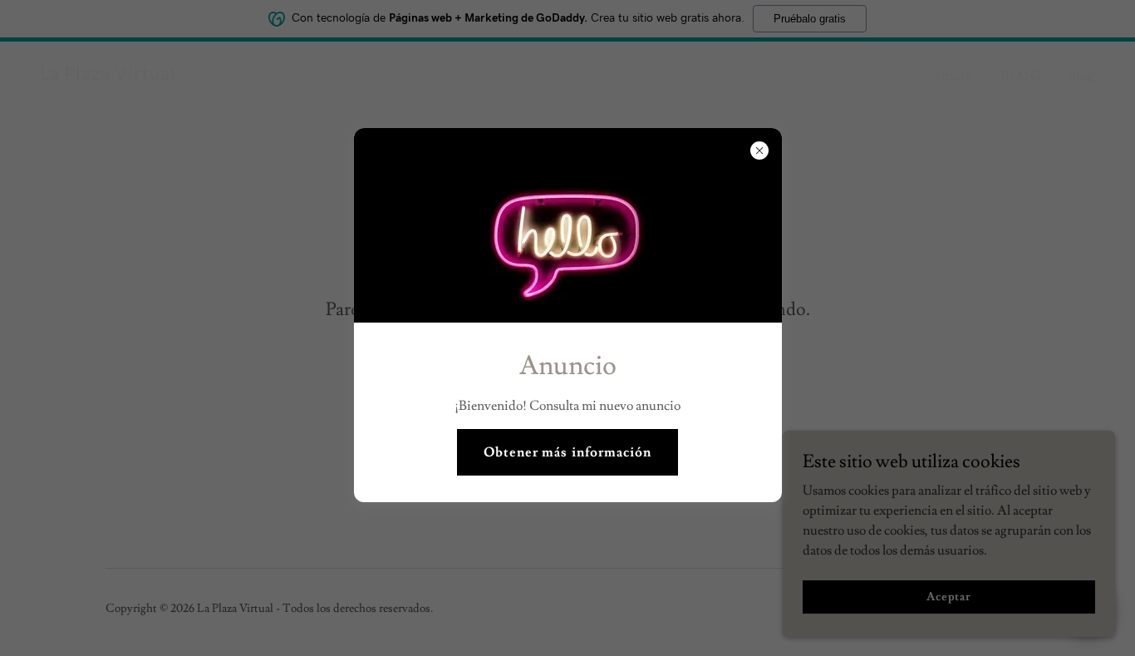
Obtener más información (567, 452)
